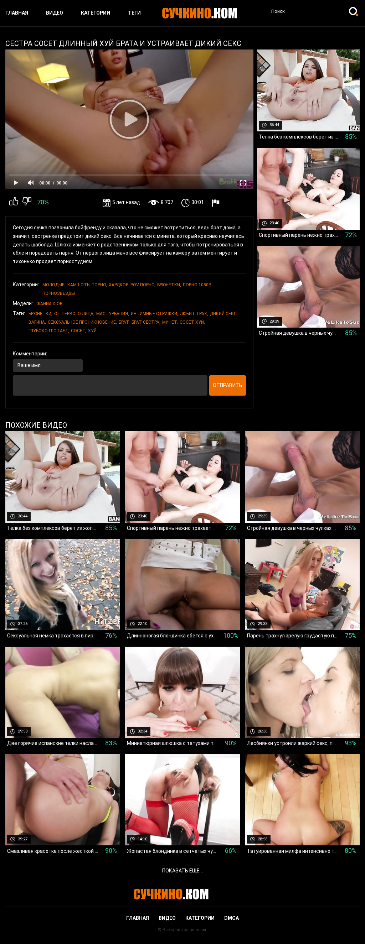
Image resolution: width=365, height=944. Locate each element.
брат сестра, (146, 322)
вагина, (37, 322)
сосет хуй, (192, 322)
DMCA (231, 918)
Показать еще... (182, 870)
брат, (124, 322)
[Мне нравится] (14, 202)
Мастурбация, (112, 313)
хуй (92, 330)
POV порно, (142, 284)
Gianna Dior (49, 303)
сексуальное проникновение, (82, 322)
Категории (95, 13)
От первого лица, (74, 313)
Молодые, (54, 284)
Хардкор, (119, 284)
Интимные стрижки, (154, 313)
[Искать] (354, 11)
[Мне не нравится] (27, 202)
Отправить (227, 385)
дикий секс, (224, 313)
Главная (16, 13)
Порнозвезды (58, 293)
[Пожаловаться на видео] (216, 203)
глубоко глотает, (49, 330)
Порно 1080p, (197, 284)
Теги (134, 13)
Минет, (170, 322)
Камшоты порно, (87, 284)
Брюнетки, (169, 284)
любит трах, (194, 313)
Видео (54, 13)
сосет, (78, 330)
